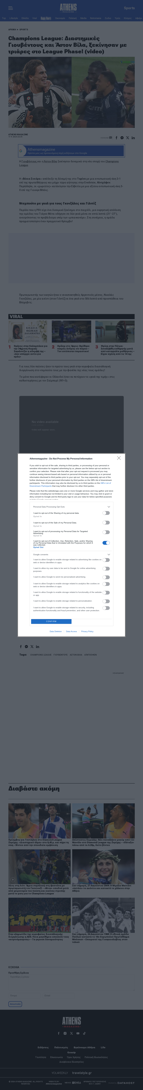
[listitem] (71, 506)
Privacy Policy (87, 631)
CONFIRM (51, 621)
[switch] (106, 513)
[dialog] (71, 545)
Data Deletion (56, 631)
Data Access (71, 631)
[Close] (119, 459)
